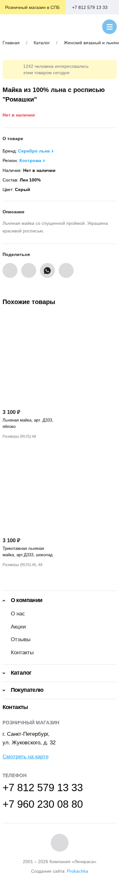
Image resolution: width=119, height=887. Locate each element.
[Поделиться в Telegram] (66, 270)
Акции (18, 627)
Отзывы (20, 639)
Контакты (22, 652)
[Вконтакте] (60, 843)
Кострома (30, 160)
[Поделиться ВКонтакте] (10, 270)
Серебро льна (34, 150)
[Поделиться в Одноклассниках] (28, 270)
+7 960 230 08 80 (43, 804)
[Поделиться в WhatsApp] (47, 270)
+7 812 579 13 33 (90, 7)
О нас (18, 614)
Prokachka (77, 871)
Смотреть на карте (26, 757)
